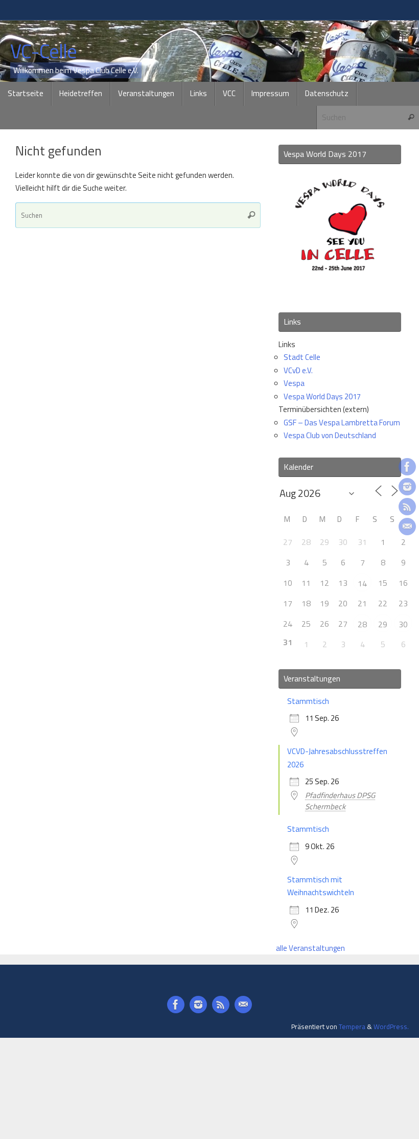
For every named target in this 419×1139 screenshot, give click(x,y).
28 (362, 624)
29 (382, 624)
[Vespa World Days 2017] (339, 290)
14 (362, 583)
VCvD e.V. (298, 370)
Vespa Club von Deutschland (330, 435)
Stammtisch (308, 701)
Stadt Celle (302, 357)
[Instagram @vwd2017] (407, 486)
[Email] (407, 526)
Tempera (352, 1026)
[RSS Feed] (407, 506)
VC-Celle (43, 51)
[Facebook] (407, 466)
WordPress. (391, 1026)
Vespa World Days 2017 (322, 396)
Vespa (294, 383)
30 (403, 624)
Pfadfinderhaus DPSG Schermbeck (340, 800)
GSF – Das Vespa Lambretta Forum (342, 422)
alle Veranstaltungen (310, 948)
